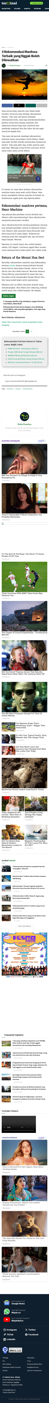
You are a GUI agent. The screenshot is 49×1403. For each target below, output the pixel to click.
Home (3, 47)
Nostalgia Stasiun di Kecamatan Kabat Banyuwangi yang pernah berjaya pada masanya (27, 1077)
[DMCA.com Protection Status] (15, 1350)
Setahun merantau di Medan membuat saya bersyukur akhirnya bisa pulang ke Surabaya (29, 1088)
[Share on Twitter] (19, 105)
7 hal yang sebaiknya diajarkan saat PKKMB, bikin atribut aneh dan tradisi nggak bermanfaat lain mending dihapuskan (29, 1043)
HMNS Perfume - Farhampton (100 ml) (23, 348)
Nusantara (6, 9)
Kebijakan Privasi (33, 1367)
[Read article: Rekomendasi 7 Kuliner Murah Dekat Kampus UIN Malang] (6, 878)
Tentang (5, 1358)
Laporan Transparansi (34, 1370)
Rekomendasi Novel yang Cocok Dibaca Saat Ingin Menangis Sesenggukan (29, 917)
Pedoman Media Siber (34, 1364)
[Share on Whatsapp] (30, 105)
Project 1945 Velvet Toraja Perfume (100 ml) (25, 352)
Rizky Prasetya (15, 65)
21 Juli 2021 (16, 891)
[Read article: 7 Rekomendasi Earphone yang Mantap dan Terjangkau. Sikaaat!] (6, 868)
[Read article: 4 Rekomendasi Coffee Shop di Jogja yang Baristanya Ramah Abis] (6, 898)
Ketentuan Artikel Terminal (12, 1367)
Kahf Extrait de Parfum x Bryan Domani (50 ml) (26, 359)
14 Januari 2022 (17, 911)
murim (18, 389)
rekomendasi (27, 389)
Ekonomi (37, 9)
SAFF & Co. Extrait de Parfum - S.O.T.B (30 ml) (25, 362)
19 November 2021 (18, 901)
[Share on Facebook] (7, 105)
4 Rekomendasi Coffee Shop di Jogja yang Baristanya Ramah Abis (28, 897)
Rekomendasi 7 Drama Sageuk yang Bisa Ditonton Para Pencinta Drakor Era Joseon (29, 887)
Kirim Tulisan (37, 3)
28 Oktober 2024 (29, 65)
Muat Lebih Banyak (24, 926)
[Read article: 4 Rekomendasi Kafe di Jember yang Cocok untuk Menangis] (6, 908)
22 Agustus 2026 (17, 1070)
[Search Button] (46, 3)
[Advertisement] (24, 28)
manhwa (10, 389)
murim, (12, 265)
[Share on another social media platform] (42, 105)
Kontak (5, 1370)
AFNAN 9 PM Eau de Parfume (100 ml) (22, 355)
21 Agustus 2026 (17, 1048)
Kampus (27, 9)
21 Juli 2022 (16, 921)
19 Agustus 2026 (17, 1058)
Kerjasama (30, 1358)
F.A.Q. (29, 1361)
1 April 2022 (16, 881)
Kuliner (17, 9)
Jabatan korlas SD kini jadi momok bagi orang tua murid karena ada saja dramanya (30, 1054)
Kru (4, 1361)
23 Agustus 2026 (17, 1102)
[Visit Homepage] (9, 3)
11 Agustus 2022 (17, 871)
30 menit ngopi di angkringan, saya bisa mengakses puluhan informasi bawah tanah (29, 1098)
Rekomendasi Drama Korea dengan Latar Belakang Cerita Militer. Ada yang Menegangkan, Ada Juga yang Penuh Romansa (24, 309)
